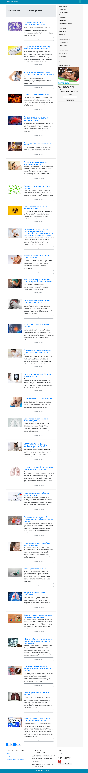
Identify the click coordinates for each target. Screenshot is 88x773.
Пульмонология (63, 50)
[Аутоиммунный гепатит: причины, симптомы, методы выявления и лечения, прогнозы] (15, 120)
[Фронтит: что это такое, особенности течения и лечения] (15, 377)
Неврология (62, 28)
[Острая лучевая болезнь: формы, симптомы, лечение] (15, 210)
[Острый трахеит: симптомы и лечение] (15, 402)
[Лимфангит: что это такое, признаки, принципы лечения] (15, 259)
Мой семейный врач (13, 1)
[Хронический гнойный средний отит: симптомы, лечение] (15, 546)
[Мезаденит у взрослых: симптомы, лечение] (15, 189)
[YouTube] (59, 761)
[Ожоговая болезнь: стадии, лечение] (15, 98)
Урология (61, 59)
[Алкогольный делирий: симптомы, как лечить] (15, 146)
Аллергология (63, 6)
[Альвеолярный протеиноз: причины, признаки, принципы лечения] (15, 722)
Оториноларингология (65, 39)
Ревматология (63, 53)
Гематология (62, 15)
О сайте (9, 756)
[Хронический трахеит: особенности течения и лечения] (15, 496)
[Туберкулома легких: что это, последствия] (15, 596)
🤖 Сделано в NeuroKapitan (65, 763)
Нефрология (62, 31)
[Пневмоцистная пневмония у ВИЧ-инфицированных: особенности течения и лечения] (15, 520)
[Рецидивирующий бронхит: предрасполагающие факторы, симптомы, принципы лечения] (15, 446)
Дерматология (63, 20)
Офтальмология (63, 42)
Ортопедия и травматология (67, 37)
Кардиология (62, 26)
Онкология (62, 34)
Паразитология (63, 45)
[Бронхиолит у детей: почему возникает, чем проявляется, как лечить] (15, 618)
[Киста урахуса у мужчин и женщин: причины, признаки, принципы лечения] (15, 283)
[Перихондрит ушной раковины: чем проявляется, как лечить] (15, 304)
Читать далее (38, 39)
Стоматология (63, 56)
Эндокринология (63, 61)
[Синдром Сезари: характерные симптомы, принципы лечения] (15, 26)
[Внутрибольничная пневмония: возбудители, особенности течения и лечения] (15, 670)
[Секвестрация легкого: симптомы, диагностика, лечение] (15, 422)
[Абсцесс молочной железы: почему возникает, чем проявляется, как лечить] (15, 76)
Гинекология (62, 17)
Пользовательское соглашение (15, 759)
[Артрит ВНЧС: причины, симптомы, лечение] (15, 328)
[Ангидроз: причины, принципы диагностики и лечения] (15, 165)
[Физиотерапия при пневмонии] (15, 572)
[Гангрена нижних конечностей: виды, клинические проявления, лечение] (15, 50)
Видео (8, 753)
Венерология (62, 9)
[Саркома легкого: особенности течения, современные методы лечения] (15, 470)
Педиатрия (62, 48)
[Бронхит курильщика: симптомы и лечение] (15, 696)
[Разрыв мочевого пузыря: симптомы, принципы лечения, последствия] (15, 353)
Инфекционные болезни (65, 23)
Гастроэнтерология (64, 12)
